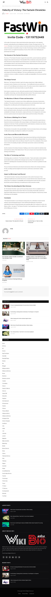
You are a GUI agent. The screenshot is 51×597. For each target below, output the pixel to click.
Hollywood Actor (6, 413)
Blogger (4, 365)
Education (4, 395)
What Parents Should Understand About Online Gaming (21, 325)
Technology (5, 478)
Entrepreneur (5, 403)
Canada (4, 380)
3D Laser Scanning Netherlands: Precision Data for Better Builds (23, 305)
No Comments (20, 13)
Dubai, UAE (4, 393)
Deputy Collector (6, 388)
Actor (3, 343)
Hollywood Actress (6, 415)
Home (3, 6)
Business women (6, 378)
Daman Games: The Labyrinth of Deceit (14, 221)
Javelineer (4, 423)
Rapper (4, 463)
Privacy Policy (25, 593)
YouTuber (4, 495)
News (3, 450)
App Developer (5, 353)
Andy (7, 13)
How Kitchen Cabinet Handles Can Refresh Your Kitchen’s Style (12, 257)
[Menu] (4, 2)
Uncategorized (5, 490)
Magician (4, 438)
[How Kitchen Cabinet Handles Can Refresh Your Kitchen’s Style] (13, 248)
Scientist (4, 465)
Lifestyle (4, 433)
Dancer (4, 385)
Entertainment (5, 400)
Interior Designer (6, 420)
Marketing (4, 443)
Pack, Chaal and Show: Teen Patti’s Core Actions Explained (22, 332)
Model (3, 445)
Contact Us (31, 593)
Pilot (3, 458)
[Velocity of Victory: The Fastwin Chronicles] (25, 27)
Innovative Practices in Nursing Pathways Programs (12, 279)
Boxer (3, 373)
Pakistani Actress (6, 455)
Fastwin (6, 46)
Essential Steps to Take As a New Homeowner (35, 221)
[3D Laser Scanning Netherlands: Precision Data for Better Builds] (5, 306)
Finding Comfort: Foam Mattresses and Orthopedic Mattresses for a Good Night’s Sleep (36, 258)
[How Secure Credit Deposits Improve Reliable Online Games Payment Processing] (5, 524)
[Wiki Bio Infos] (25, 2)
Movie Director (5, 448)
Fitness (4, 408)
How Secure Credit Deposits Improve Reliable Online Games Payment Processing (26, 523)
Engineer (4, 398)
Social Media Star (6, 470)
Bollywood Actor (6, 368)
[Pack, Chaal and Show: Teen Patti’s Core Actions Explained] (5, 333)
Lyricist (4, 435)
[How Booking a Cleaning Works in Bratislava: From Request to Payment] (5, 313)
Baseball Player (5, 358)
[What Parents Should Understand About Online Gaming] (5, 326)
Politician (4, 460)
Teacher (4, 475)
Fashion (4, 405)
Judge (3, 428)
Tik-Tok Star (5, 480)
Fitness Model (5, 410)
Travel (3, 483)
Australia (4, 355)
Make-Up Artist (5, 440)
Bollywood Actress (6, 370)
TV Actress (4, 488)
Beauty (4, 360)
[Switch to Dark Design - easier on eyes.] (45, 2)
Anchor (4, 350)
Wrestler (4, 493)
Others (3, 453)
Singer (3, 468)
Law (3, 430)
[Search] (47, 2)
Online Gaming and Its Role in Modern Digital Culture (20, 318)
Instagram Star (5, 418)
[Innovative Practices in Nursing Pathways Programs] (13, 270)
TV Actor (4, 485)
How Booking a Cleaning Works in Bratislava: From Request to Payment (24, 312)
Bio (3, 363)
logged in (12, 291)
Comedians (4, 383)
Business (4, 375)
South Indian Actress (6, 473)
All (2, 348)
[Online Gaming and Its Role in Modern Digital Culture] (5, 320)
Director (4, 390)
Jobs (3, 425)
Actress (4, 345)
